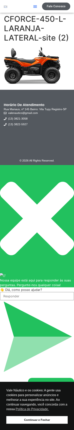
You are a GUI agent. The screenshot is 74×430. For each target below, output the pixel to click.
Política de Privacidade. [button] (32, 409)
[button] (35, 6)
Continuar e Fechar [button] (37, 419)
